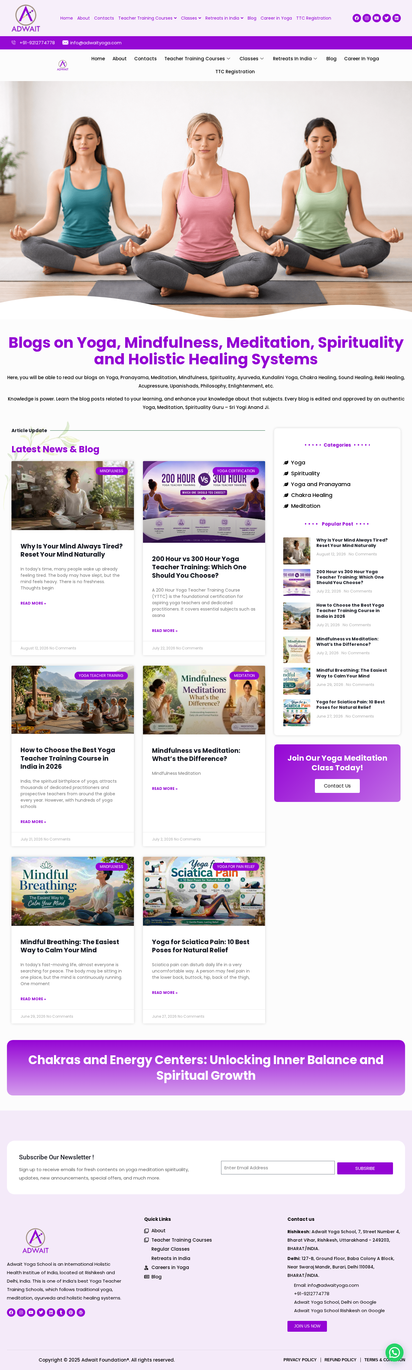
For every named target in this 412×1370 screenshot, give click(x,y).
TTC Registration (313, 18)
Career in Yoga (276, 18)
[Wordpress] (81, 1312)
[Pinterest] (71, 1312)
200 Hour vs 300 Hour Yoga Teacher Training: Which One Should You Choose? (199, 567)
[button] (394, 1352)
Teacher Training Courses (145, 18)
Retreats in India (222, 18)
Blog (252, 18)
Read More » (33, 603)
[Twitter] (386, 18)
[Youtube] (376, 18)
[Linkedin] (396, 18)
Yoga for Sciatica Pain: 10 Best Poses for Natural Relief (200, 946)
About (83, 18)
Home (66, 18)
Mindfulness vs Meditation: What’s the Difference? (196, 754)
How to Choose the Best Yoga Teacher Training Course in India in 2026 (68, 758)
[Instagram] (367, 18)
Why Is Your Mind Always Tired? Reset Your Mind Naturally (72, 550)
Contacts (104, 18)
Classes (189, 18)
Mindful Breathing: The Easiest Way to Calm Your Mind (70, 946)
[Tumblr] (61, 1312)
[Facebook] (357, 18)
